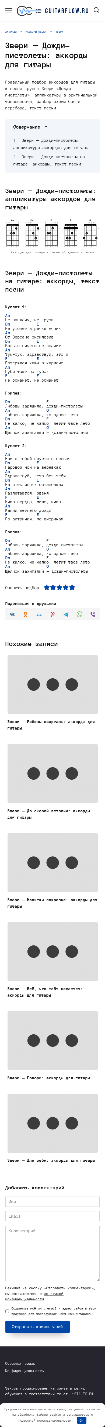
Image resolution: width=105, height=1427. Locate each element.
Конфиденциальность (24, 1371)
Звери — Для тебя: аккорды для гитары (51, 1160)
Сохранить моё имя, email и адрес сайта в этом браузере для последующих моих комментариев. (54, 1311)
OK (81, 1420)
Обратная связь (20, 1364)
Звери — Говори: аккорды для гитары (49, 1078)
